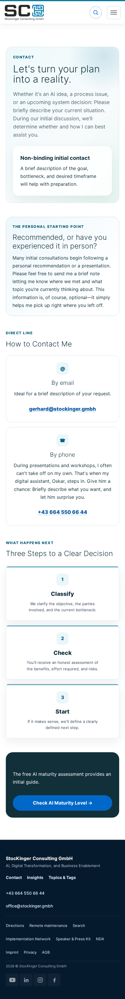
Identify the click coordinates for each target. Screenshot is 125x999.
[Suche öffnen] (96, 12)
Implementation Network (28, 939)
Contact (14, 877)
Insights (35, 877)
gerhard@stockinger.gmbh (62, 409)
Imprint (12, 952)
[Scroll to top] (112, 986)
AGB (46, 952)
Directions (15, 925)
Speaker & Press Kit (73, 939)
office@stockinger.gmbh (29, 905)
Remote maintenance (48, 925)
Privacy (30, 952)
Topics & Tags (62, 877)
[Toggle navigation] (113, 12)
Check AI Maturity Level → (62, 803)
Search (79, 925)
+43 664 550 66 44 (62, 512)
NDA (100, 939)
